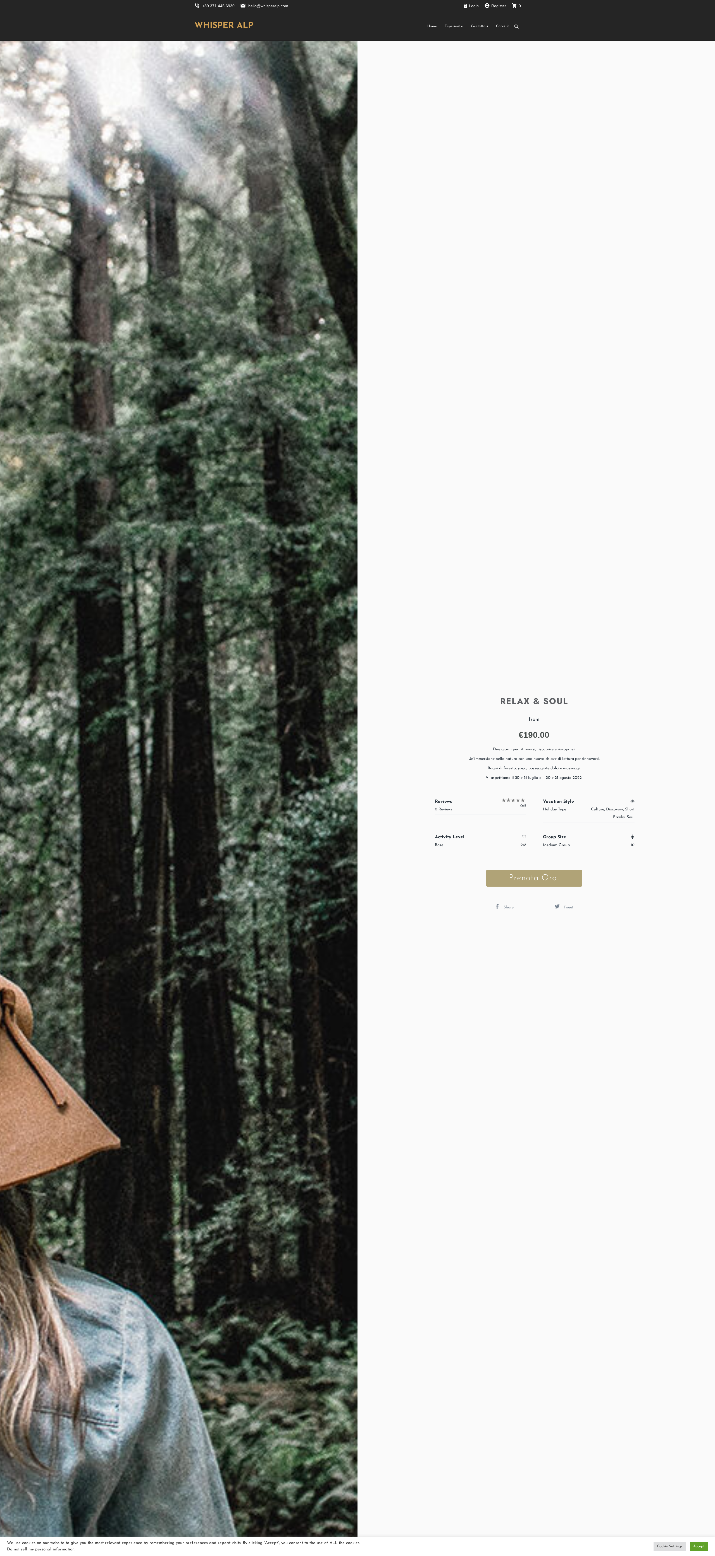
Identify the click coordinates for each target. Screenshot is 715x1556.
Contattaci (479, 26)
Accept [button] (699, 1546)
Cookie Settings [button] (669, 1546)
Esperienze (454, 26)
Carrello (503, 26)
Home (432, 26)
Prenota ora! (534, 878)
